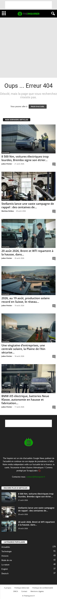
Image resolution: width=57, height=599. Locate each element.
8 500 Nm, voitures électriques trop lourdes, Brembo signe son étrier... (25, 158)
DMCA (15, 591)
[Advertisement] (28, 5)
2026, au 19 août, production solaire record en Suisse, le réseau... (25, 300)
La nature (5, 565)
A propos (7, 588)
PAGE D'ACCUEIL (37, 106)
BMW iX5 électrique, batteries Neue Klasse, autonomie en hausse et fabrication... (25, 399)
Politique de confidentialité (42, 588)
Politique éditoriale (21, 588)
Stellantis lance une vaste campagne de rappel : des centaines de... (27, 205)
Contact (24, 591)
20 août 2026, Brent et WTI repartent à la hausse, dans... (27, 252)
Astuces (4, 556)
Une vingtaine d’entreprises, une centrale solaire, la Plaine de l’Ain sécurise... (23, 348)
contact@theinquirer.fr (35, 477)
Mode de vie (6, 560)
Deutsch (4, 573)
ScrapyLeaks (32, 471)
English (4, 569)
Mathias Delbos (7, 211)
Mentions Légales (37, 591)
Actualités (5, 152)
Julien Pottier (6, 164)
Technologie (6, 551)
